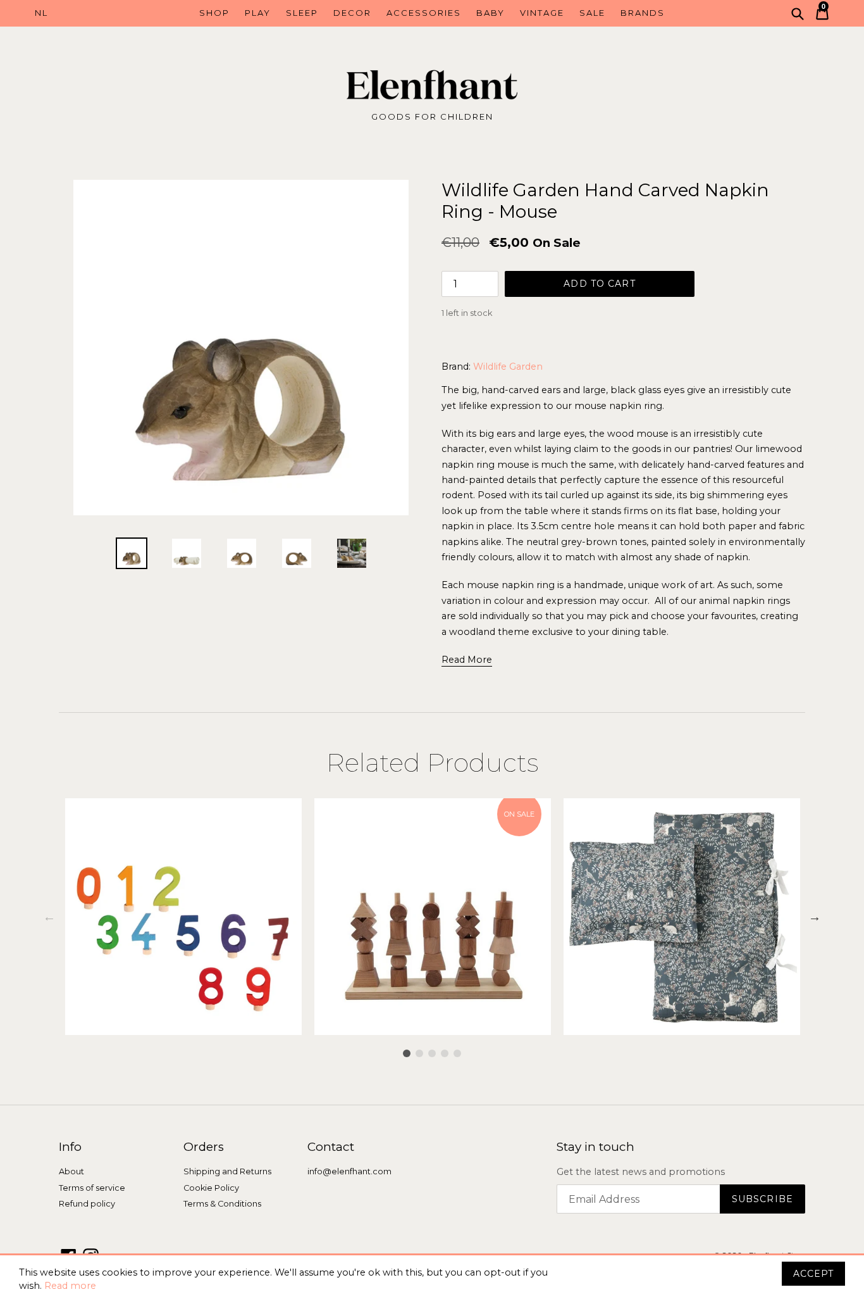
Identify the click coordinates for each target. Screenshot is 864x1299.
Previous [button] (49, 916)
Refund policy (87, 1203)
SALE (592, 13)
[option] (131, 553)
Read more (70, 1285)
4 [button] (444, 1053)
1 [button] (406, 1053)
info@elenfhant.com (349, 1171)
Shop (214, 13)
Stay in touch (595, 1147)
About (71, 1171)
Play (258, 13)
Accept (813, 1273)
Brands (642, 13)
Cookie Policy (211, 1188)
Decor (352, 13)
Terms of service (92, 1188)
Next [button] (814, 916)
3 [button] (432, 1053)
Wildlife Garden (508, 366)
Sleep (302, 13)
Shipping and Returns (227, 1171)
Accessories (423, 13)
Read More (466, 659)
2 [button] (419, 1053)
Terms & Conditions (222, 1203)
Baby (490, 13)
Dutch (84, 13)
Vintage (542, 13)
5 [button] (457, 1053)
